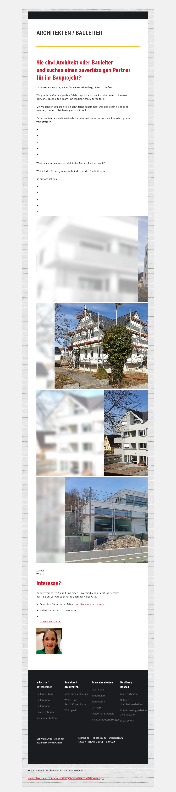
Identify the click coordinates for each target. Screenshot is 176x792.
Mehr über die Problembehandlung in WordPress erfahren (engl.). (66, 778)
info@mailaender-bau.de (90, 604)
